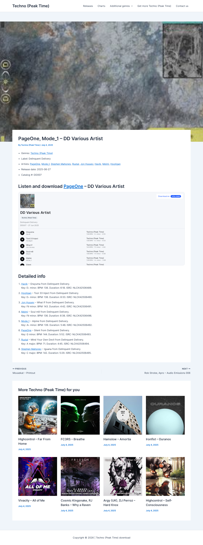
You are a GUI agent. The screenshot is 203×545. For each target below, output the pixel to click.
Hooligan (115, 163)
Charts (101, 5)
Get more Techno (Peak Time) (154, 5)
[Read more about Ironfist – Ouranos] (165, 415)
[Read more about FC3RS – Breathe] (80, 415)
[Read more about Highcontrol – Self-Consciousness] (165, 476)
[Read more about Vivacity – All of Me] (37, 476)
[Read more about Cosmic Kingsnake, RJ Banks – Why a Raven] (80, 476)
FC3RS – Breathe (73, 439)
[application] (131, 6)
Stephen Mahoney (61, 163)
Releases (88, 5)
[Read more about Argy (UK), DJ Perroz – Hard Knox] (122, 476)
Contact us (182, 5)
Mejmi (105, 163)
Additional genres (120, 5)
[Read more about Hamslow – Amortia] (122, 415)
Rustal (75, 163)
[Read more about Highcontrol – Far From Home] (37, 415)
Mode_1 (45, 163)
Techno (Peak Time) (30, 6)
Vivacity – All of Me (31, 500)
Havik (98, 163)
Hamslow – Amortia (117, 439)
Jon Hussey (86, 163)
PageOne (35, 163)
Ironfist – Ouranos (158, 439)
